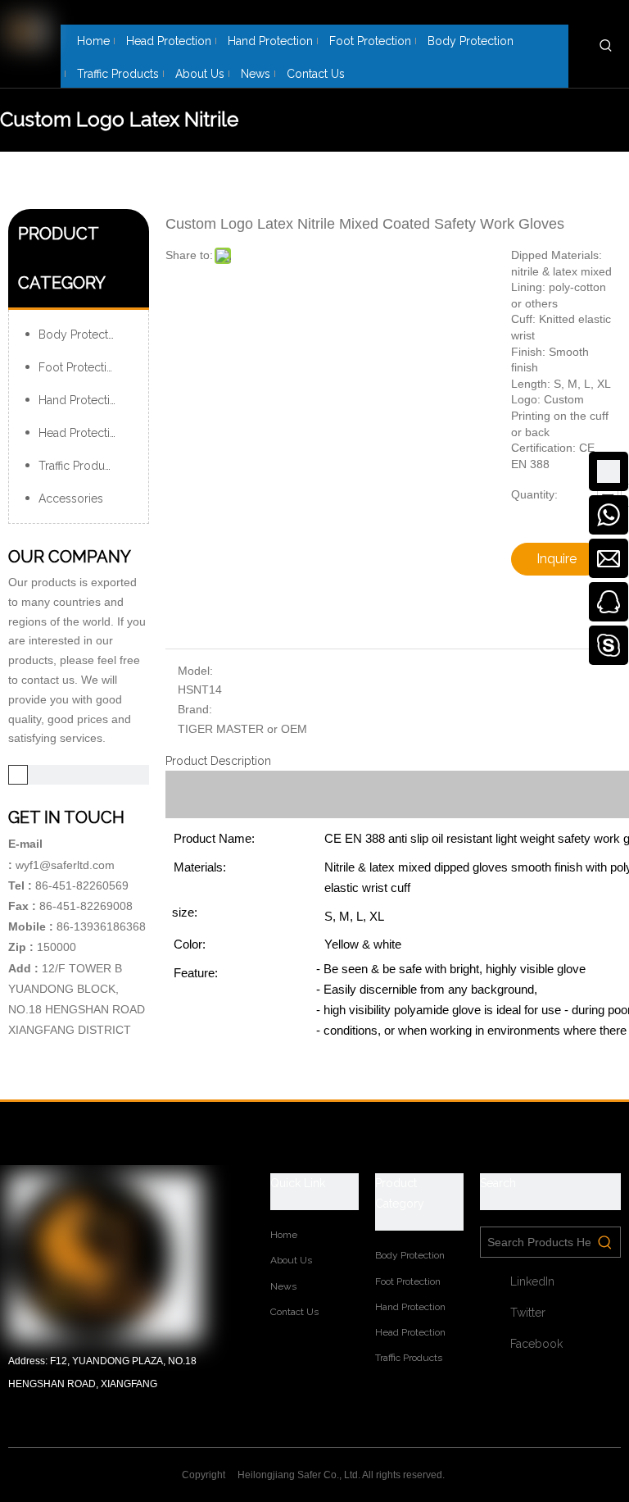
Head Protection (81, 432)
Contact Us (294, 1312)
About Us (291, 1260)
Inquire (556, 559)
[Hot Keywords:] (606, 45)
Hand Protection (81, 400)
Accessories (70, 498)
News (283, 1286)
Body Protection (81, 334)
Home (283, 1234)
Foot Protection (79, 367)
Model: (195, 670)
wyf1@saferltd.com (65, 865)
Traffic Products (79, 465)
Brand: (195, 709)
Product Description (218, 760)
